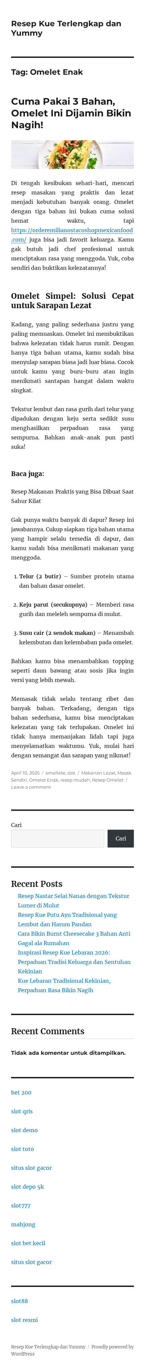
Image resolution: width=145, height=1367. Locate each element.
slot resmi (24, 1320)
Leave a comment (31, 787)
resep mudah (75, 780)
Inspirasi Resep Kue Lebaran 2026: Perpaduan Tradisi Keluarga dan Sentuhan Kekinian (74, 962)
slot (71, 773)
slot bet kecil (28, 1243)
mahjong (23, 1224)
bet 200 (21, 1092)
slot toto (22, 1149)
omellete (55, 773)
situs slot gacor (31, 1167)
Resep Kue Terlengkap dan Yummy (48, 1347)
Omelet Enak (43, 780)
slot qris (22, 1111)
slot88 (19, 1301)
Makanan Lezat (98, 773)
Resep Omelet (107, 780)
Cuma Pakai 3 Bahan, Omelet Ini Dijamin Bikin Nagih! (71, 113)
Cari (16, 825)
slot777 (20, 1205)
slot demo (24, 1130)
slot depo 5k (27, 1186)
